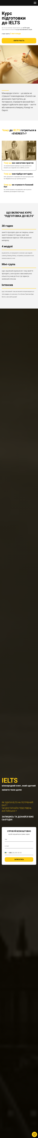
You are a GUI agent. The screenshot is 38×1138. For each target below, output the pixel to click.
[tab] (19, 165)
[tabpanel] (19, 150)
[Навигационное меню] (35, 3)
